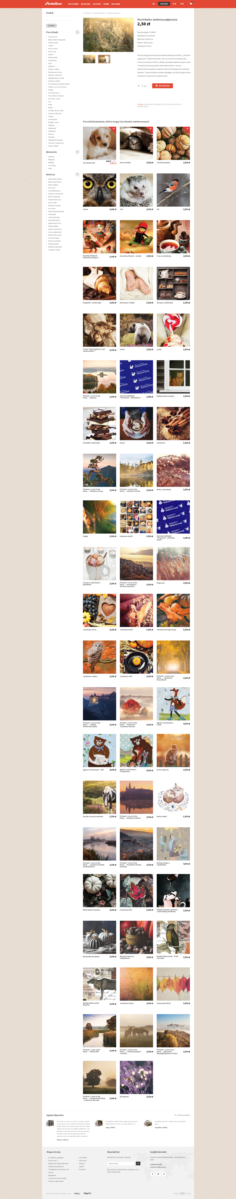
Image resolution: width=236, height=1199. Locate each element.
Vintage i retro (53, 122)
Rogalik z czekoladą (92, 303)
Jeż (121, 209)
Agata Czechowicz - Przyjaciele (128, 770)
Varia (50, 168)
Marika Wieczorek (54, 235)
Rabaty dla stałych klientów (58, 1163)
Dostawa (115, 4)
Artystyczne (52, 37)
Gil (158, 209)
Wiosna (51, 134)
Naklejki (51, 162)
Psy (49, 102)
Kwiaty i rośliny (53, 69)
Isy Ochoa (52, 208)
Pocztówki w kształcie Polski (58, 84)
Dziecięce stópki (127, 303)
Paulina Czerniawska (55, 194)
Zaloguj (164, 4)
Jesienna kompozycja (166, 630)
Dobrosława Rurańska (56, 211)
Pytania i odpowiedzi (56, 1181)
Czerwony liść (126, 910)
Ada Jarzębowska (54, 232)
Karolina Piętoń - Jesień (130, 256)
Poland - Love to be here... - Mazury (91, 397)
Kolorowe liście (164, 1003)
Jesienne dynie (163, 162)
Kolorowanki (52, 57)
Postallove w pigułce (56, 1157)
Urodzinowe (52, 119)
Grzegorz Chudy (54, 250)
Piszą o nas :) (53, 1160)
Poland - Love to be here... (57, 87)
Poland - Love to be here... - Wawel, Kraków (130, 817)
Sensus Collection (54, 113)
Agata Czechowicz (55, 229)
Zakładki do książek (55, 140)
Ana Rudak (52, 214)
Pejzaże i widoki (54, 81)
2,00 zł (113, 163)
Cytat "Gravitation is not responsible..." (94, 350)
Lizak (159, 349)
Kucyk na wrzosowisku (93, 816)
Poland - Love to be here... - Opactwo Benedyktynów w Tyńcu (167, 1051)
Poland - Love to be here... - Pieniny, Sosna (93, 490)
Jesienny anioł (126, 630)
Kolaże (50, 54)
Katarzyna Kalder (54, 241)
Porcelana (52, 165)
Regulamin (52, 1175)
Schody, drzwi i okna (55, 110)
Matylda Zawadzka (55, 247)
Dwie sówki (162, 816)
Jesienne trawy (126, 1003)
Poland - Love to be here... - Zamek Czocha (130, 490)
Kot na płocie (163, 770)
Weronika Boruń (54, 220)
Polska (50, 90)
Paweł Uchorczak (54, 200)
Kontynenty (52, 60)
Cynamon (161, 443)
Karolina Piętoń (53, 238)
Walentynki (52, 128)
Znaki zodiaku (53, 146)
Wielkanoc (52, 131)
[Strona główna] (52, 7)
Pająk (85, 536)
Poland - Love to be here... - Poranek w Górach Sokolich (128, 584)
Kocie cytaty (53, 48)
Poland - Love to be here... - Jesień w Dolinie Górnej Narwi (93, 865)
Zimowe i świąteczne (56, 143)
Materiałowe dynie (91, 956)
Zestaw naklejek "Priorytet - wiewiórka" (130, 397)
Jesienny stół (126, 676)
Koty (50, 63)
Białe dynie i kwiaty (91, 910)
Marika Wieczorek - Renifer (91, 1004)
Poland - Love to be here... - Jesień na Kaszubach (165, 678)
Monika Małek (53, 226)
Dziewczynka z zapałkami (163, 864)
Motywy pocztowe (55, 72)
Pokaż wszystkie (183, 1115)
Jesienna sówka (90, 676)
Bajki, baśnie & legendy (56, 40)
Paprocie (161, 583)
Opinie (106, 4)
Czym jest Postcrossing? (57, 1178)
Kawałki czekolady (91, 443)
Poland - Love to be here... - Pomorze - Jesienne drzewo (128, 724)
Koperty (51, 156)
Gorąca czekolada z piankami (92, 583)
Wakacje (51, 125)
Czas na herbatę (164, 256)
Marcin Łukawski (54, 197)
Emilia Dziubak (53, 244)
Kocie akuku (125, 162)
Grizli (122, 349)
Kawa (122, 443)
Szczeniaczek (89, 163)
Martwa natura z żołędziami (127, 957)
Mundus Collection (55, 75)
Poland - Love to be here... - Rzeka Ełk (91, 1050)
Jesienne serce (89, 630)
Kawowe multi (126, 536)
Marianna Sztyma (54, 205)
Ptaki (50, 104)
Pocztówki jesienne (98, 13)
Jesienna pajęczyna (114, 13)
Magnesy (51, 159)
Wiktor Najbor (53, 185)
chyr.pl (188, 1193)
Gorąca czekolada (165, 303)
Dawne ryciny (53, 43)
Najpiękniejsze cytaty (56, 78)
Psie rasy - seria (54, 99)
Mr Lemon (51, 188)
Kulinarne (51, 66)
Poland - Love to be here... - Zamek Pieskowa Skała (91, 724)
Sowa (85, 209)
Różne (50, 107)
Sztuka (50, 116)
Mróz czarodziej (164, 489)
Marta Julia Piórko (54, 182)
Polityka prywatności (56, 1166)
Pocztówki (73, 4)
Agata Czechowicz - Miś (93, 770)
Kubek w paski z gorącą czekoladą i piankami (167, 910)
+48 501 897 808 (156, 1164)
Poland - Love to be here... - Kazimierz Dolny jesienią (130, 865)
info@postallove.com (158, 1167)
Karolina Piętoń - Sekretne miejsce (90, 256)
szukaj (51, 25)
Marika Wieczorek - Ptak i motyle (167, 957)
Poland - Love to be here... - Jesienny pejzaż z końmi (130, 1051)
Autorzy (97, 4)
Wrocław (51, 137)
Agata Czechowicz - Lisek (165, 724)
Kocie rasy (52, 51)
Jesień (50, 45)
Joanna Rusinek (54, 217)
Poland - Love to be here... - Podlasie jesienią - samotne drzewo (94, 1098)
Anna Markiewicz (54, 191)
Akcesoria (85, 4)
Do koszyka (164, 86)
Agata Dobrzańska (55, 179)
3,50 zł (149, 303)
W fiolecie (124, 1097)
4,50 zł (186, 723)
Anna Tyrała (52, 202)
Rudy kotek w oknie (165, 396)
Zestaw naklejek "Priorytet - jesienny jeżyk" (166, 538)
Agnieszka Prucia (54, 223)
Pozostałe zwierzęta (56, 96)
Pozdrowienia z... (54, 93)
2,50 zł (108, 161)
